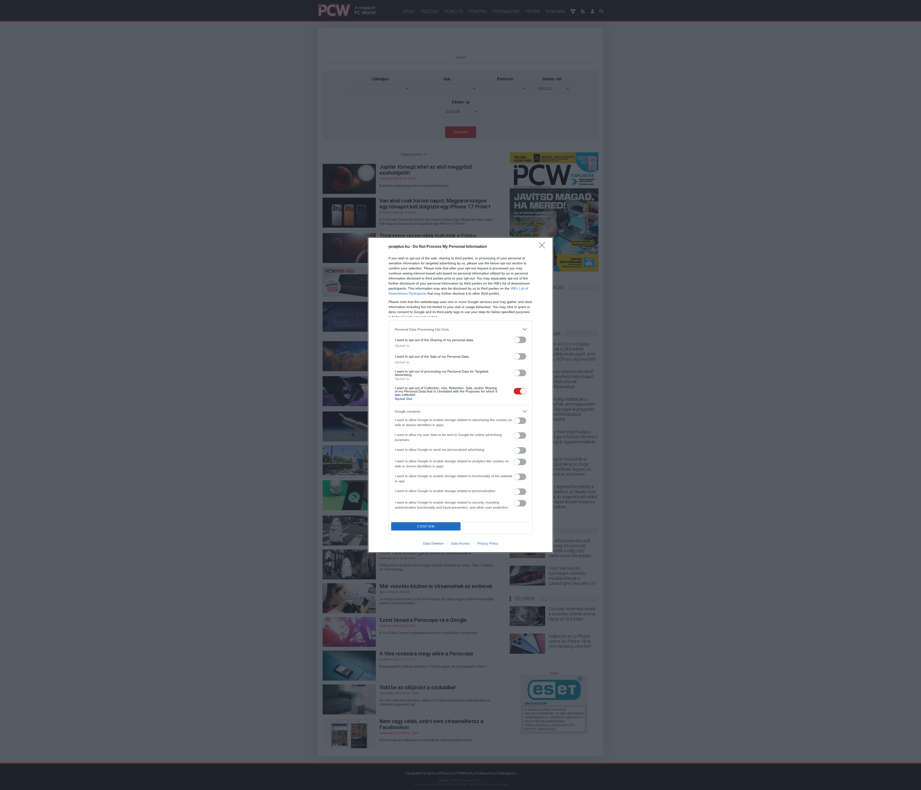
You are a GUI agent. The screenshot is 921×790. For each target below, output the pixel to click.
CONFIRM (426, 526)
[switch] (520, 340)
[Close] (543, 246)
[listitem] (460, 329)
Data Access (460, 543)
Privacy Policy (487, 543)
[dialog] (460, 395)
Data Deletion (433, 543)
